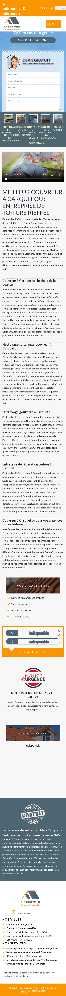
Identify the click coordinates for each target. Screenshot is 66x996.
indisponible (11, 8)
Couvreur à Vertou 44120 (19, 939)
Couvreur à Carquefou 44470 (21, 928)
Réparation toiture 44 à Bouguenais (24, 956)
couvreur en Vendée (32, 972)
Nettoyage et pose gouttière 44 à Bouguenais (29, 952)
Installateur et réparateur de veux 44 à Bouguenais (31, 959)
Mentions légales (47, 987)
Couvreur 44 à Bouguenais (19, 924)
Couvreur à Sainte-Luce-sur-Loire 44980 (26, 932)
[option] (8, 128)
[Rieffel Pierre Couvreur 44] (12, 23)
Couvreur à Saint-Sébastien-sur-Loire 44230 (28, 935)
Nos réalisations (33, 40)
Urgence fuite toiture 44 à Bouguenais (25, 963)
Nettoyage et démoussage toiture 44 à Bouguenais (32, 948)
